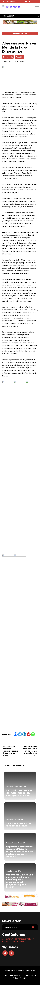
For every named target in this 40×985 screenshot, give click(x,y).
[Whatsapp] (33, 734)
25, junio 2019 (19, 820)
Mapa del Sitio (31, 975)
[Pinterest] (29, 734)
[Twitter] (29, 1)
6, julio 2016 (22, 843)
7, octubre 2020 (20, 787)
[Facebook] (26, 1)
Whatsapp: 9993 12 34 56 (13, 941)
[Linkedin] (24, 734)
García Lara (31, 970)
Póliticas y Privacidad (20, 978)
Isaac (8, 871)
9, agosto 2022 (16, 871)
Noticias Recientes (16, 975)
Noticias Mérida (11, 843)
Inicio (5, 975)
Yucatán (19, 57)
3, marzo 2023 (7, 62)
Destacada (8, 57)
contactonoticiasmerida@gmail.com (18, 939)
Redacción (20, 62)
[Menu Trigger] (37, 8)
